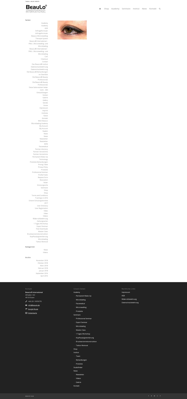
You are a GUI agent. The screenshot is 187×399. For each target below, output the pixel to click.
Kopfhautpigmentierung (39, 236)
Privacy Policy (43, 167)
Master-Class (43, 231)
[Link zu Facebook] (148, 395)
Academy (44, 23)
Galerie (45, 98)
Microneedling (81, 307)
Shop (46, 190)
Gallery (45, 100)
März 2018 (44, 266)
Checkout (44, 59)
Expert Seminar (42, 226)
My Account (43, 126)
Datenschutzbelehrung (39, 67)
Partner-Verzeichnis (40, 152)
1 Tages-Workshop (41, 224)
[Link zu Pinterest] (160, 395)
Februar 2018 (43, 268)
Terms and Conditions (40, 195)
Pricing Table (43, 164)
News (46, 134)
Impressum (44, 108)
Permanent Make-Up (83, 296)
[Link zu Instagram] (157, 395)
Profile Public (43, 175)
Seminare (44, 188)
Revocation (44, 180)
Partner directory (41, 149)
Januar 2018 (43, 271)
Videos (45, 216)
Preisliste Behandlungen (39, 162)
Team (78, 356)
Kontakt (45, 118)
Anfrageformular (41, 31)
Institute (45, 113)
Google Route (33, 309)
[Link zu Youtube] (154, 395)
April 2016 (44, 276)
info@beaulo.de (34, 305)
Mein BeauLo (43, 121)
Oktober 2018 (43, 263)
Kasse (46, 116)
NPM (46, 144)
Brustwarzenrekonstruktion (37, 234)
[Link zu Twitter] (151, 395)
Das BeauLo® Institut (40, 64)
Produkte (44, 170)
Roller (46, 182)
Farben (45, 95)
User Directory (42, 206)
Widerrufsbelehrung (40, 219)
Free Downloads (42, 229)
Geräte (45, 103)
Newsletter (44, 139)
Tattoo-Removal (42, 242)
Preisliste (79, 364)
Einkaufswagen (42, 92)
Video (46, 211)
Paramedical (43, 146)
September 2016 (42, 273)
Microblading (43, 239)
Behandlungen (81, 360)
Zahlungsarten (42, 221)
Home (45, 105)
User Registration (41, 208)
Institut (76, 352)
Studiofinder (78, 367)
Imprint (45, 110)
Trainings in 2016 (41, 198)
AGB (46, 28)
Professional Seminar (40, 172)
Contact (45, 62)
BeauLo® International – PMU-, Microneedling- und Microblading (38, 51)
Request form (43, 177)
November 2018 (42, 260)
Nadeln (45, 131)
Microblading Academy (39, 123)
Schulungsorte (42, 185)
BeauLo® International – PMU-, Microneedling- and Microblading (38, 43)
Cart (46, 56)
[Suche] (160, 8)
